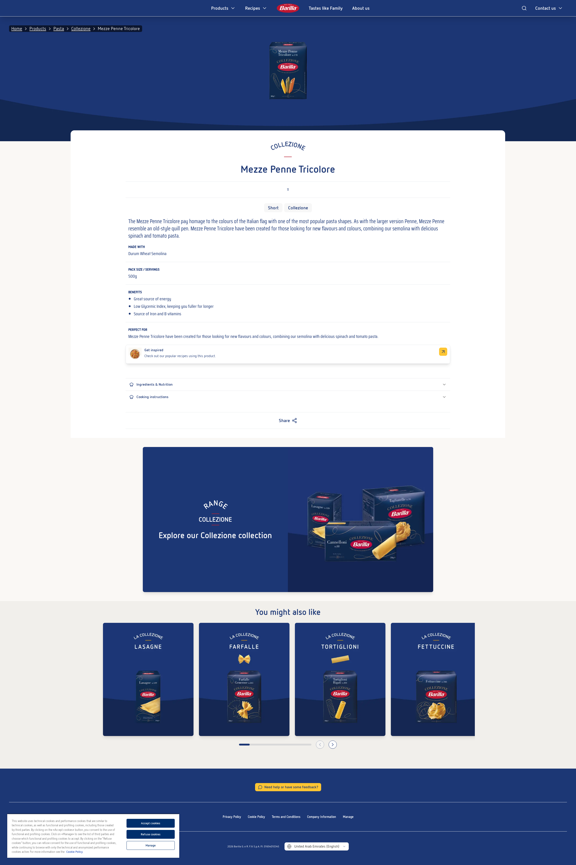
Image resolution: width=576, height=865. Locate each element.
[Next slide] (333, 745)
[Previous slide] (320, 745)
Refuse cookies (150, 834)
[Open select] (344, 846)
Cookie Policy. (74, 851)
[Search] (524, 8)
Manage (348, 817)
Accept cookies (150, 823)
